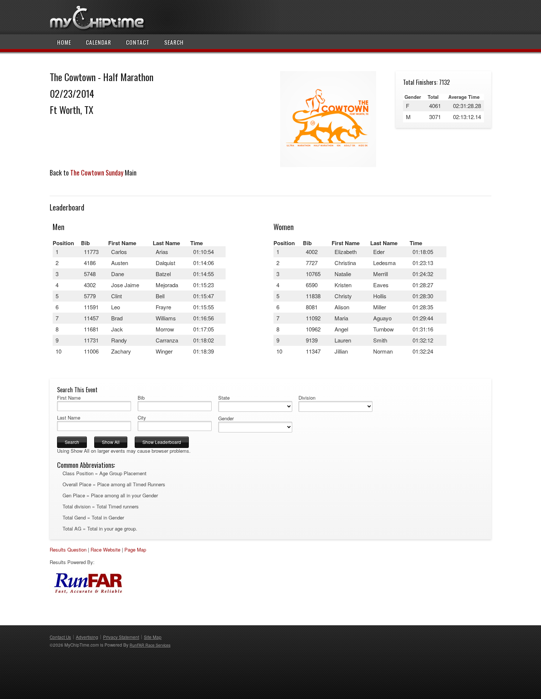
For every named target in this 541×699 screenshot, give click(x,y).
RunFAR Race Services (150, 645)
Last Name (68, 417)
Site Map (153, 637)
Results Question (68, 549)
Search (174, 42)
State (224, 397)
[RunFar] (86, 592)
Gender (226, 418)
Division (306, 397)
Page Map (135, 549)
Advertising (87, 637)
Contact (137, 42)
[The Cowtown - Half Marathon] (328, 164)
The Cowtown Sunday (96, 172)
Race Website (105, 549)
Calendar (98, 42)
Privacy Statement (121, 637)
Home (64, 42)
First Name (69, 397)
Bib (141, 397)
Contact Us (60, 637)
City (142, 417)
